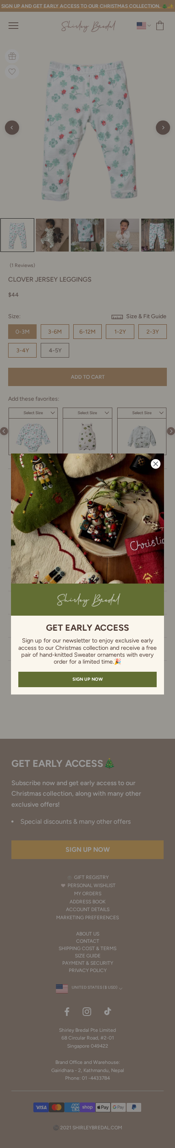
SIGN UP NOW (87, 679)
